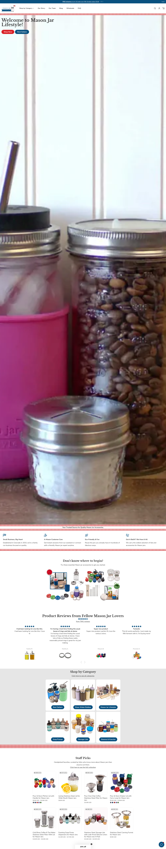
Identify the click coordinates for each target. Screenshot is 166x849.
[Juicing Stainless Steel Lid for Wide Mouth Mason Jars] (70, 782)
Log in (163, 1)
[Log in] (158, 8)
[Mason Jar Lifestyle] (8, 8)
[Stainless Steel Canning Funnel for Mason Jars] (121, 819)
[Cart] (163, 8)
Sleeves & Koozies (108, 739)
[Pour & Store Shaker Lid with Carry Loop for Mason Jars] (121, 782)
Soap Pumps (58, 739)
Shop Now (8, 32)
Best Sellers (22, 32)
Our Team (52, 8)
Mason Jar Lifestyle (108, 707)
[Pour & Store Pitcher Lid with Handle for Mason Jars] (44, 782)
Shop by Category (25, 8)
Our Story (41, 8)
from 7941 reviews (83, 621)
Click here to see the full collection (83, 767)
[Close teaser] (91, 844)
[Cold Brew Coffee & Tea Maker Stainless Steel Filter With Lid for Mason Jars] (44, 819)
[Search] (154, 8)
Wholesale (70, 8)
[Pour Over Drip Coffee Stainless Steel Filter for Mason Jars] (96, 782)
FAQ (79, 8)
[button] (81, 662)
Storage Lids (83, 739)
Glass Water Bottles (83, 707)
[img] (83, 619)
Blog (61, 8)
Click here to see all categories (83, 676)
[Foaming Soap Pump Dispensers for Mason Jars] (70, 819)
